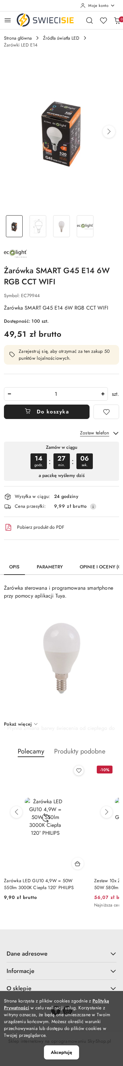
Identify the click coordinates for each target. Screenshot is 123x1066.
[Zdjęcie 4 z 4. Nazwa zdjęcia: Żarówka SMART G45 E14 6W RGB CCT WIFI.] (84, 226)
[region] (61, 461)
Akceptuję (61, 1052)
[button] (109, 132)
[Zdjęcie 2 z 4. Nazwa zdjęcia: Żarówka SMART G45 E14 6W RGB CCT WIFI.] (38, 226)
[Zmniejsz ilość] (9, 394)
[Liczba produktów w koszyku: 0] (117, 20)
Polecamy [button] (31, 751)
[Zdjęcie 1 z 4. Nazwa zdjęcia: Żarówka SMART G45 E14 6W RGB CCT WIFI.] (14, 226)
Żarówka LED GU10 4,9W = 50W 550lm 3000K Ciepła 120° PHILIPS (39, 883)
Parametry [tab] (50, 566)
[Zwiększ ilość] (103, 394)
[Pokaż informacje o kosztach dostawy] (93, 506)
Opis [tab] (14, 566)
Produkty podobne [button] (79, 751)
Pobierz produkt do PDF (40, 527)
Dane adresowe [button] (27, 953)
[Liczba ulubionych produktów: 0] (103, 20)
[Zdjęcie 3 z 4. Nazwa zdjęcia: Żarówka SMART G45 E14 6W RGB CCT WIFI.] (61, 226)
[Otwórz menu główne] (7, 20)
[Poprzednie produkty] (16, 812)
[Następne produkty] (107, 812)
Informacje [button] (20, 971)
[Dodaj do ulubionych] (106, 412)
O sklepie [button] (19, 988)
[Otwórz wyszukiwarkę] (89, 20)
